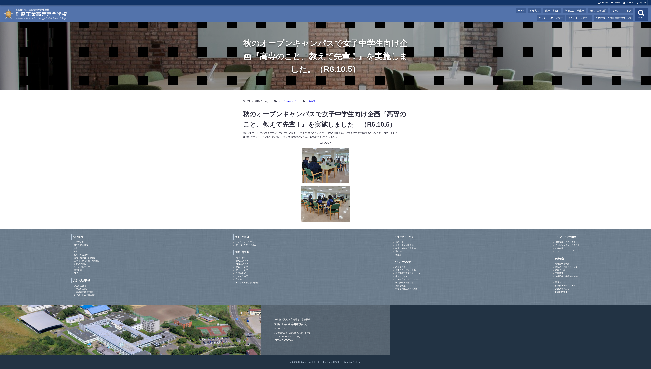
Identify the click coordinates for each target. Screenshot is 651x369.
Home (521, 10)
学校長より (79, 242)
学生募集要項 (80, 286)
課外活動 (399, 251)
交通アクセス (80, 264)
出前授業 (559, 248)
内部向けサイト (562, 292)
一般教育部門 (242, 276)
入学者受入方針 (81, 289)
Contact (629, 3)
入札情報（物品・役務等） (567, 276)
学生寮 (398, 255)
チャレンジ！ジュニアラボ (567, 245)
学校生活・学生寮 (574, 10)
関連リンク (560, 282)
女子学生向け (242, 236)
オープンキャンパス (288, 101)
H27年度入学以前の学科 (247, 283)
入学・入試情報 (81, 280)
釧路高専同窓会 (562, 289)
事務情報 (559, 258)
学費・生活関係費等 (404, 245)
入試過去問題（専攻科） (85, 295)
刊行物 (77, 273)
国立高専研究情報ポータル (407, 273)
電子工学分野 (242, 270)
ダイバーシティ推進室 (246, 245)
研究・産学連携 (598, 10)
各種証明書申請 (562, 264)
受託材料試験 (401, 276)
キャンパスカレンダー (551, 17)
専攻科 (239, 279)
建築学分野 (241, 273)
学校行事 (399, 242)
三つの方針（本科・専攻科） (87, 261)
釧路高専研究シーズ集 (405, 270)
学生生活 (311, 101)
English (642, 3)
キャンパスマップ (621, 10)
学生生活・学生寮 (404, 236)
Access (616, 3)
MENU (641, 17)
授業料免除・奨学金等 (405, 248)
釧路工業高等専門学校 (37, 14)
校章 (76, 251)
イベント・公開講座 (579, 17)
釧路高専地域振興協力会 (406, 289)
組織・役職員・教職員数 (85, 258)
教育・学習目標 (81, 255)
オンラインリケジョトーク (248, 242)
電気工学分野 (242, 267)
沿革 (76, 248)
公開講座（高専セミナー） (567, 242)
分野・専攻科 (552, 10)
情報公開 (78, 270)
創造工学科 (241, 258)
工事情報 (559, 273)
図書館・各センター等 (565, 286)
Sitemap (604, 3)
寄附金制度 (400, 286)
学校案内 (534, 10)
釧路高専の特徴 (81, 245)
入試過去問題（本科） (84, 292)
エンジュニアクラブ (564, 251)
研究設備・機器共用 (404, 283)
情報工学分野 (242, 261)
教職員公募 (560, 270)
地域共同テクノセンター (406, 279)
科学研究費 (400, 267)
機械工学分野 (242, 264)
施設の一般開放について (566, 267)
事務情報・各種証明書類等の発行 (613, 17)
